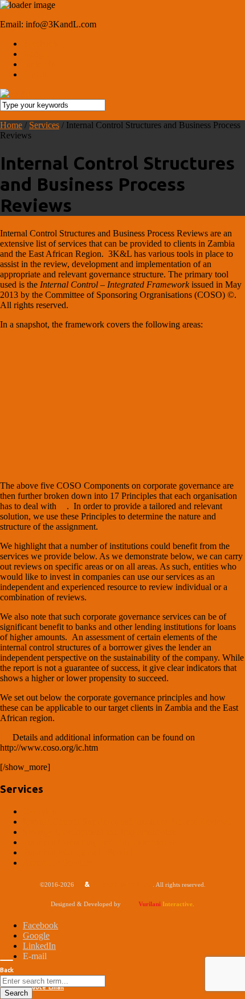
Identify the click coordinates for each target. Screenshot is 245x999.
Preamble (119, 88)
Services (118, 65)
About (118, 217)
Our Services (120, 135)
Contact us (119, 346)
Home (118, 36)
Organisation (119, 264)
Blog (119, 318)
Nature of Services (119, 112)
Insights (119, 189)
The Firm (119, 240)
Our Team (120, 288)
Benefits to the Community (119, 159)
